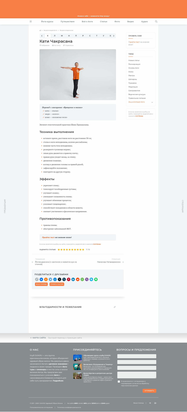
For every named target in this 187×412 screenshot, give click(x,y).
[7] (75, 250)
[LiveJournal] (64, 279)
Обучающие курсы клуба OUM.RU (97, 355)
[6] (72, 250)
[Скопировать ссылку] (37, 279)
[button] (42, 35)
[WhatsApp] (82, 279)
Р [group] (83, 36)
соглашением (139, 381)
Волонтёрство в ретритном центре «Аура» (97, 374)
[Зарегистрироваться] (155, 403)
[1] (58, 250)
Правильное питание (137, 98)
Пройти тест (48, 237)
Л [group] (54, 36)
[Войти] (150, 403)
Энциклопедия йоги (136, 102)
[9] (80, 250)
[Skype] (91, 279)
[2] (61, 250)
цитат (87, 403)
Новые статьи (133, 60)
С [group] (90, 36)
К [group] (47, 36)
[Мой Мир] (55, 279)
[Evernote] (96, 279)
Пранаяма (132, 83)
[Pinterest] (68, 279)
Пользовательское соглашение (41, 407)
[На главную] (40, 30)
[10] (83, 250)
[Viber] (87, 279)
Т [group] (96, 36)
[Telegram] (50, 279)
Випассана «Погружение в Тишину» (98, 364)
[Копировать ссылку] (114, 307)
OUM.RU (42, 403)
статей (78, 403)
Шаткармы (132, 79)
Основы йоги (133, 68)
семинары (41, 370)
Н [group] (69, 36)
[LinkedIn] (73, 279)
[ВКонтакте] (41, 279)
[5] (69, 250)
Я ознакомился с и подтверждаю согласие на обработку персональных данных (135, 383)
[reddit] (77, 279)
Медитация (133, 87)
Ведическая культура (136, 94)
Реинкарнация (134, 64)
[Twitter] (59, 279)
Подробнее (58, 381)
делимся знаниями (58, 364)
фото (96, 403)
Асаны (130, 72)
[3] (64, 250)
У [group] (103, 36)
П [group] (76, 36)
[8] (77, 250)
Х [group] (110, 36)
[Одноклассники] (46, 279)
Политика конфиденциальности (69, 407)
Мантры (131, 76)
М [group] (62, 36)
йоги (56, 375)
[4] (67, 250)
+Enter (97, 244)
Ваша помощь (138, 403)
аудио (105, 403)
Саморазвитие (134, 91)
